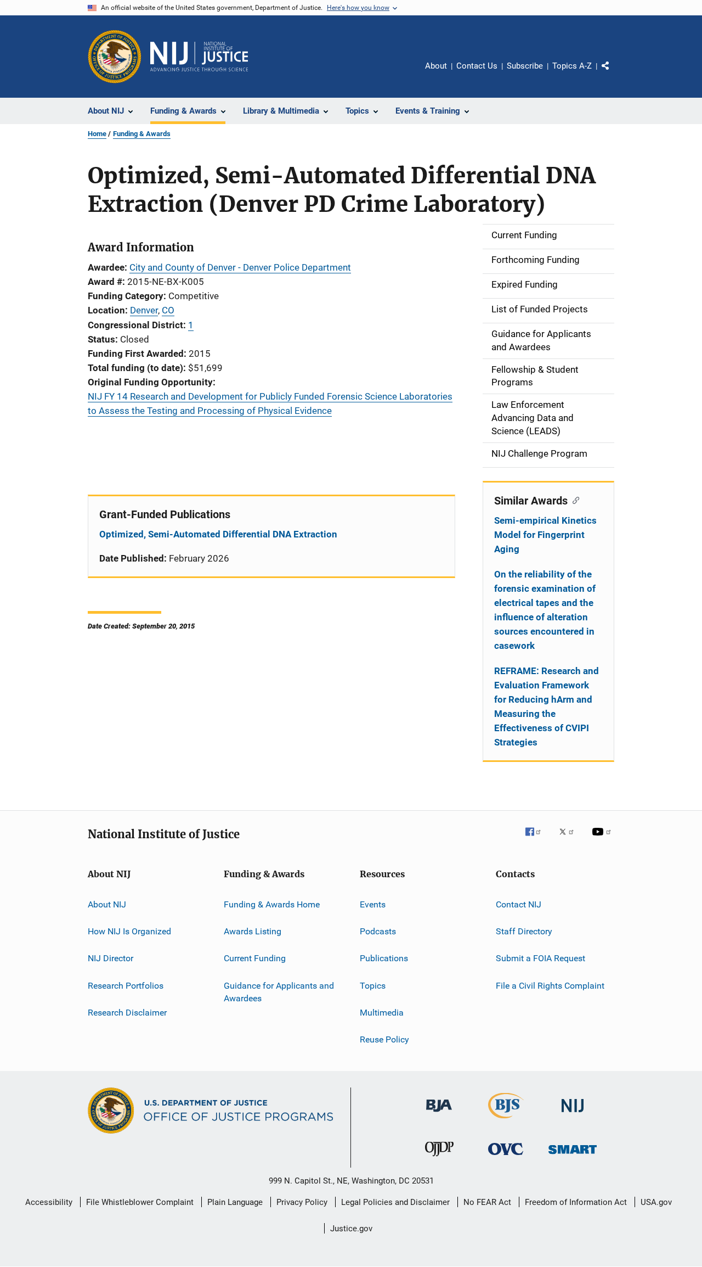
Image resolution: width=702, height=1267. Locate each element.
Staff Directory (524, 931)
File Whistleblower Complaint (140, 1202)
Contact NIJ (518, 904)
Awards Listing (252, 931)
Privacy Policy (301, 1202)
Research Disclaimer (127, 1012)
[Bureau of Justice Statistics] (506, 1120)
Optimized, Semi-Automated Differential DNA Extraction (218, 534)
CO (168, 310)
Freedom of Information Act (576, 1202)
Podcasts (378, 931)
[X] (570, 839)
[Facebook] (537, 839)
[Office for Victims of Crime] (505, 1157)
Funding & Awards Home (272, 904)
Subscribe (525, 66)
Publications (384, 958)
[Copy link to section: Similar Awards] (573, 499)
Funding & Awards (142, 134)
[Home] (199, 56)
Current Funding (255, 958)
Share (614, 73)
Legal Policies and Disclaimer (395, 1202)
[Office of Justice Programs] (114, 56)
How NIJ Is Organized (129, 931)
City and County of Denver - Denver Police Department (240, 267)
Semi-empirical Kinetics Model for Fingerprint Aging (545, 534)
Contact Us (476, 66)
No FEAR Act (487, 1202)
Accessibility (48, 1202)
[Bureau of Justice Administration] (439, 1114)
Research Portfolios (125, 985)
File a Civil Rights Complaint (550, 985)
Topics (373, 985)
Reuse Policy (384, 1039)
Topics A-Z (572, 66)
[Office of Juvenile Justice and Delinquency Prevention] (439, 1158)
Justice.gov (351, 1229)
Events (373, 904)
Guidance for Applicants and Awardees (279, 991)
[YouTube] (603, 839)
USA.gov (656, 1202)
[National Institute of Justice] (573, 1114)
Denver (144, 310)
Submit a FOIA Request (540, 958)
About (436, 66)
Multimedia (382, 1012)
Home (97, 134)
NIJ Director (110, 958)
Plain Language (235, 1202)
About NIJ (107, 904)
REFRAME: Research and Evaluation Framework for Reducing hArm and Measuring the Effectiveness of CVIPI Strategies (546, 706)
